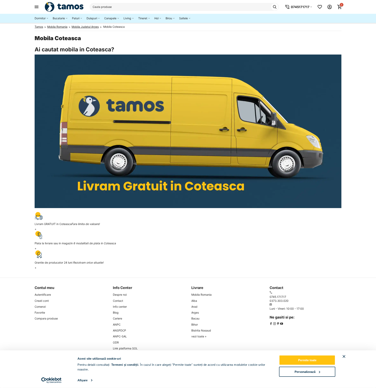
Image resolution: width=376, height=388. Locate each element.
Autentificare (43, 294)
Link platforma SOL (125, 348)
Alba (194, 300)
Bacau (195, 318)
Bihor (194, 324)
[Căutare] (274, 6)
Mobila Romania (201, 294)
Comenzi (40, 306)
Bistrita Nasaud (201, 330)
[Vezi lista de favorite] (320, 7)
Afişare (82, 380)
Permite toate (307, 360)
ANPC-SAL (120, 336)
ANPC (117, 324)
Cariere (117, 318)
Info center (120, 306)
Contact (118, 300)
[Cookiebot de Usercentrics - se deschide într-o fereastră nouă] (51, 380)
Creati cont (42, 300)
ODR (116, 342)
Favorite (40, 312)
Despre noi (120, 294)
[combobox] (184, 7)
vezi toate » (198, 336)
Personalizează (305, 371)
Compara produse (46, 318)
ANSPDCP (119, 330)
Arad (194, 306)
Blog (116, 312)
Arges (195, 312)
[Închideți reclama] (344, 356)
